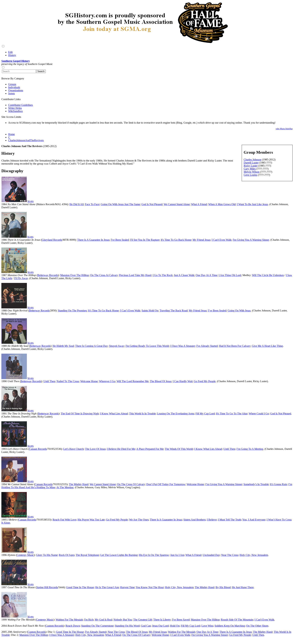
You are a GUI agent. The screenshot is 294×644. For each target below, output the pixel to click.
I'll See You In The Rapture (144, 239)
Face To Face (92, 204)
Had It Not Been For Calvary (234, 345)
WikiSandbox (15, 111)
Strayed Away (116, 345)
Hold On (174, 625)
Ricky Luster (251, 165)
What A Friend (199, 204)
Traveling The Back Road (173, 310)
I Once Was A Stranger (182, 345)
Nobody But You (122, 619)
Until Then (49, 381)
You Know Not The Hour (150, 587)
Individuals (14, 87)
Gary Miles (250, 168)
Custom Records (54, 625)
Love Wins (207, 625)
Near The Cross (229, 555)
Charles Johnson (252, 159)
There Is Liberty (162, 619)
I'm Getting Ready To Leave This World (147, 345)
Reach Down (73, 625)
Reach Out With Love (64, 519)
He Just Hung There (243, 587)
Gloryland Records (52, 239)
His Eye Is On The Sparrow (154, 555)
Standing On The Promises (72, 310)
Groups (12, 84)
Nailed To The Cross (67, 381)
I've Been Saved (181, 619)
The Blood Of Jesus (160, 381)
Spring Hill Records (47, 587)
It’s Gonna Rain (278, 484)
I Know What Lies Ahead (114, 413)
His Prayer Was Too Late (91, 519)
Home (11, 134)
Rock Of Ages (66, 555)
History (12, 55)
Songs (11, 93)
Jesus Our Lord (160, 625)
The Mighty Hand (78, 484)
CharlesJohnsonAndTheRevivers (26, 140)
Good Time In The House (80, 587)
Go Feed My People (205, 381)
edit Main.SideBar (284, 128)
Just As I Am (177, 555)
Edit (10, 52)
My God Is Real (103, 619)
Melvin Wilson (251, 171)
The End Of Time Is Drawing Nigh (80, 413)
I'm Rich (88, 619)
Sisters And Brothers (194, 519)
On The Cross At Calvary (104, 275)
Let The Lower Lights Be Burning (118, 555)
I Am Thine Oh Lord (230, 275)
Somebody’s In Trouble (256, 484)
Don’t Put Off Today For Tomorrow (165, 484)
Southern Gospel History (15, 61)
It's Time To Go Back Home (176, 239)
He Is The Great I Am (107, 587)
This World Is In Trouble (142, 413)
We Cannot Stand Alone (177, 204)
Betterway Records (47, 275)
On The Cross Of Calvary (131, 484)
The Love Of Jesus (95, 448)
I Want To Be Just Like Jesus (252, 204)
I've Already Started (207, 345)
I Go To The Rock (163, 275)
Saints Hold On (150, 310)
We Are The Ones (139, 519)
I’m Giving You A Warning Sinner (223, 484)
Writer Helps (15, 108)
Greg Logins (250, 174)
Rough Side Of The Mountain (237, 619)
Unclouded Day (211, 555)
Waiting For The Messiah (69, 619)
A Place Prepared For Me (150, 448)
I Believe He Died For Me (121, 448)
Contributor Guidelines (20, 105)
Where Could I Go (259, 413)
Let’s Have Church (73, 448)
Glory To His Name (47, 555)
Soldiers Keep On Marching (230, 625)
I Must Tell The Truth (229, 519)
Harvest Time (127, 587)
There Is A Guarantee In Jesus (93, 239)
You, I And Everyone (253, 519)
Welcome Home (89, 381)
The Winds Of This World (179, 448)
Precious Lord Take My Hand (135, 275)
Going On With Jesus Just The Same (120, 204)
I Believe (212, 519)
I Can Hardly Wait (182, 381)
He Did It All (76, 204)
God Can (146, 625)
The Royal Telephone (87, 555)
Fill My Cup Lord (205, 413)
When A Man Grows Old (221, 204)
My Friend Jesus (201, 239)
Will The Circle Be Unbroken (268, 275)
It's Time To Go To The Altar (231, 413)
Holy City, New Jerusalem (254, 555)
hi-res (31, 201)
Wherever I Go (107, 381)
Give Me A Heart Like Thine (267, 345)
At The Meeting (65, 487)
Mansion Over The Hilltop (74, 275)
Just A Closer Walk (184, 275)
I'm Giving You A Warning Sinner (251, 239)
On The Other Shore (257, 625)
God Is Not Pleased (151, 204)
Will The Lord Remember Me (133, 381)
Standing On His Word (127, 625)
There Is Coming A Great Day (91, 345)
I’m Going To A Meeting (249, 448)
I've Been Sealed (120, 239)
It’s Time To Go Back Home (103, 310)
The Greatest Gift (142, 619)
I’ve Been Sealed (217, 310)
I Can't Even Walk (221, 239)
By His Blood (223, 587)
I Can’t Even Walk (130, 310)
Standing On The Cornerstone (97, 625)
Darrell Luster (251, 162)
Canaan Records (38, 448)
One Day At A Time (206, 275)
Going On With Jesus (239, 310)
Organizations (15, 90)
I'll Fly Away (21, 278)
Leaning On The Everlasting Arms (175, 413)
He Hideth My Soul (63, 345)
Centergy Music (25, 555)
